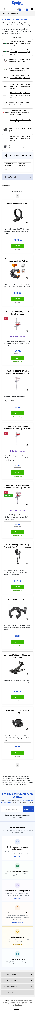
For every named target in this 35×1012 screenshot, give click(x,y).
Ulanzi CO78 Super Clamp (17, 600)
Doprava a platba (9, 980)
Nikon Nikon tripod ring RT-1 (17, 203)
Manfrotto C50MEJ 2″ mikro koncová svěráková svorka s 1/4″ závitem (17, 372)
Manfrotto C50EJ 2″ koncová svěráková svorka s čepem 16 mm (17, 486)
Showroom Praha (10, 987)
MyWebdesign (17, 1005)
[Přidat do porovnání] (27, 222)
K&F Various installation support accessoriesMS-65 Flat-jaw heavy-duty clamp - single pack (17, 260)
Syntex (3, 13)
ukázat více (17, 37)
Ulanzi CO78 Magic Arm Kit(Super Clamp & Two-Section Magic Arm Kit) (17, 545)
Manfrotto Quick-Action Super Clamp (18, 711)
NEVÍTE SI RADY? (8, 993)
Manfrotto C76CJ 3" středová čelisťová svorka (17, 313)
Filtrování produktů (10, 177)
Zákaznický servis (9, 974)
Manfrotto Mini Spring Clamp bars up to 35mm (17, 656)
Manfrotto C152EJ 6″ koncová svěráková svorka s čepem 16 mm (17, 427)
